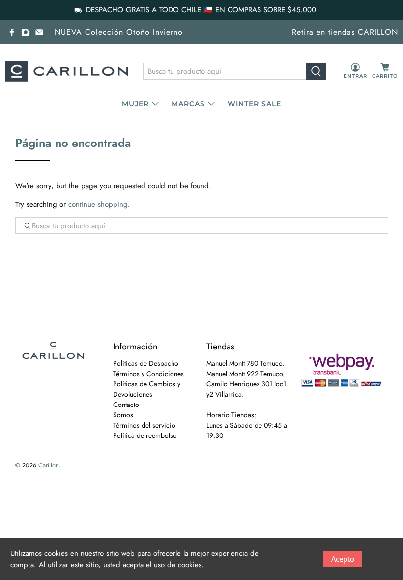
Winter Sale (254, 103)
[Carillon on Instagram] (25, 32)
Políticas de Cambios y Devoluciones (146, 389)
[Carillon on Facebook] (11, 32)
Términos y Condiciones (148, 373)
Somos (123, 415)
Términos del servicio (144, 425)
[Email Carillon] (39, 32)
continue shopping (98, 204)
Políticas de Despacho (145, 363)
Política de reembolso (145, 435)
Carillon (48, 465)
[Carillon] (66, 71)
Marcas (188, 103)
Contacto (126, 404)
